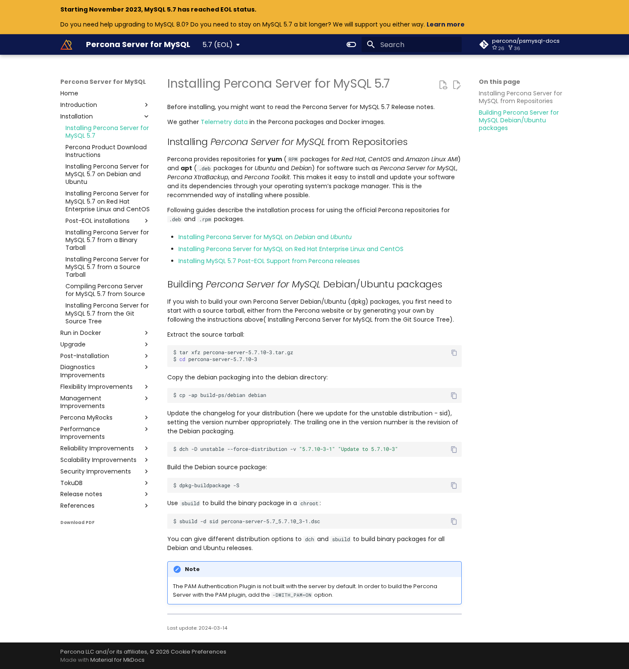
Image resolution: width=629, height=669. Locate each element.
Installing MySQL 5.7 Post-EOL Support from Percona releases (269, 261)
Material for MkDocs (117, 659)
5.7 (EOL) (217, 45)
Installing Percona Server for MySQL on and (265, 237)
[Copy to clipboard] (454, 352)
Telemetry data (224, 122)
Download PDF (77, 522)
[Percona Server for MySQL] (66, 44)
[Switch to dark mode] (351, 44)
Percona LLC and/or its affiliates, (105, 651)
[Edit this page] (456, 85)
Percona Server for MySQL (103, 82)
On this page (499, 82)
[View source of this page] (443, 85)
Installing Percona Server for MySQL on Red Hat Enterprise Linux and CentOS (291, 249)
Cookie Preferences (198, 651)
